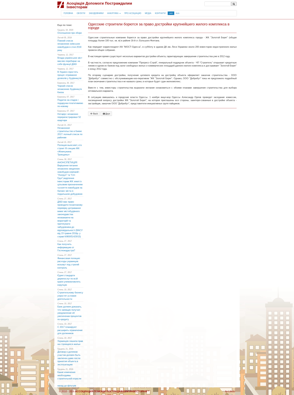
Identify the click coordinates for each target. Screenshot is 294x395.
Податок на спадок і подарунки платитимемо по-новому (70, 103)
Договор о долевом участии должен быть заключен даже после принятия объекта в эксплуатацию (68, 358)
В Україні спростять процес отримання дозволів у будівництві (69, 75)
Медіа (148, 13)
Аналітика (113, 13)
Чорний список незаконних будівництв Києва (69, 89)
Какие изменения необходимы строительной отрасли (69, 375)
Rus (177, 13)
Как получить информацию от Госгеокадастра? (66, 247)
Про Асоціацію (132, 13)
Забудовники (96, 13)
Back (95, 113)
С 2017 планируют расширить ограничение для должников (70, 330)
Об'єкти (81, 13)
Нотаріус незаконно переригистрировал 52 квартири (69, 117)
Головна (68, 13)
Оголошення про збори (69, 33)
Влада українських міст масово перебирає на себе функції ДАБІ (69, 61)
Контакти (160, 13)
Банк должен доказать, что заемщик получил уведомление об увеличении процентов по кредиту (69, 313)
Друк (107, 113)
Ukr (171, 13)
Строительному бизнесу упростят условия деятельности (70, 295)
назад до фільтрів (66, 385)
